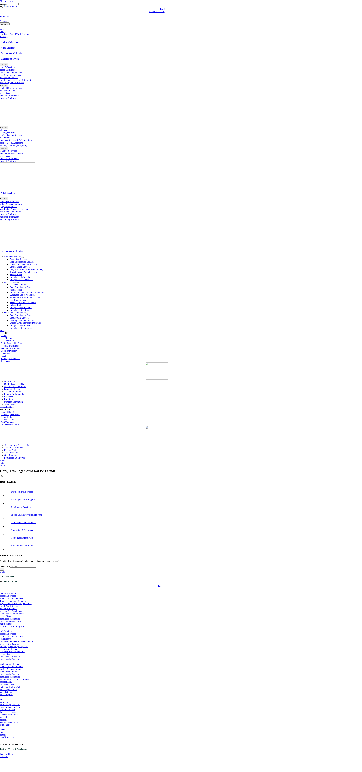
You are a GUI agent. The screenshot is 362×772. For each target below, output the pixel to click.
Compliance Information (22, 538)
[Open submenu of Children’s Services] (22, 257)
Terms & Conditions (17, 749)
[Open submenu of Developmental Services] (27, 313)
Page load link (6, 754)
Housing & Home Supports (23, 499)
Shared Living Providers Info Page (26, 515)
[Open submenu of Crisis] (5, 32)
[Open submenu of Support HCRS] (13, 407)
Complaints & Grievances (22, 530)
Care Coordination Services (23, 522)
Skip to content (6, 1)
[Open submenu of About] (5, 331)
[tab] (84, 42)
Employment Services (21, 507)
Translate (14, 6)
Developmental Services (22, 492)
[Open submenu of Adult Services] (18, 282)
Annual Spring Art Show (22, 545)
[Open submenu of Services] (7, 37)
